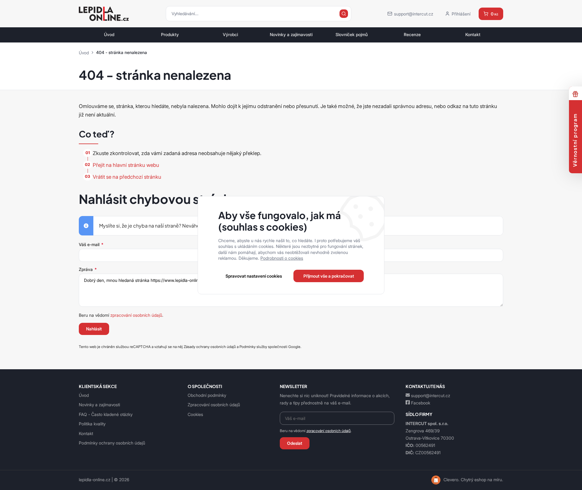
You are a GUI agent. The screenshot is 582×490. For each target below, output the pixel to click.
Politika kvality (92, 423)
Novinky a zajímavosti (291, 34)
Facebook (420, 402)
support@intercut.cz (430, 395)
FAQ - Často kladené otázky (105, 414)
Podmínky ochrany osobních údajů (112, 442)
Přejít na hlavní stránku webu (126, 165)
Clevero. (451, 479)
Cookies (195, 414)
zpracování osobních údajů (136, 315)
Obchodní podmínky (207, 395)
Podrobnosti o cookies (281, 258)
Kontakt (472, 34)
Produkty (170, 34)
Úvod (109, 34)
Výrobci (230, 34)
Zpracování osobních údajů (214, 404)
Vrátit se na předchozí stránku (127, 177)
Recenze (412, 34)
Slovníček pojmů (352, 34)
